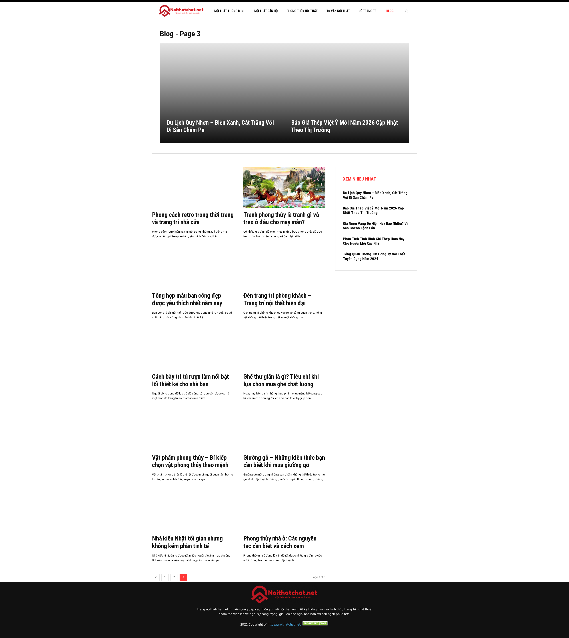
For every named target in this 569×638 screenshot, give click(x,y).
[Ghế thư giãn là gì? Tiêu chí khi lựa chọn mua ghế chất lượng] (284, 349)
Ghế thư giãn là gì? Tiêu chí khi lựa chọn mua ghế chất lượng (281, 380)
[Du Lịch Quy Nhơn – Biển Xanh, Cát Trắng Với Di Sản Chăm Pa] (222, 93)
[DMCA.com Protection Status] (315, 624)
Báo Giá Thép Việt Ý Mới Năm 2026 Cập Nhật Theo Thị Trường (373, 210)
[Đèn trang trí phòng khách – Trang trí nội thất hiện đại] (284, 268)
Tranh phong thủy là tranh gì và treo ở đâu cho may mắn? (281, 218)
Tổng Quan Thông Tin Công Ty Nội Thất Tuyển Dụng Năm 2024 (374, 256)
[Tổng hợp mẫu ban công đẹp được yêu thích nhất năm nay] (193, 268)
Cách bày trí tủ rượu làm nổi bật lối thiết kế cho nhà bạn (190, 380)
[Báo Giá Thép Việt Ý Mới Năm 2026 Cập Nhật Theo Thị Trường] (346, 93)
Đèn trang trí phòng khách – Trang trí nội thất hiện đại (277, 299)
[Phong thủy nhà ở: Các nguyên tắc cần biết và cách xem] (284, 511)
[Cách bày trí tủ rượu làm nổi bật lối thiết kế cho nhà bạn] (193, 349)
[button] (406, 11)
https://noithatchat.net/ (284, 624)
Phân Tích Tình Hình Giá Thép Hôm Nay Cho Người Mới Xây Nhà (374, 241)
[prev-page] (156, 577)
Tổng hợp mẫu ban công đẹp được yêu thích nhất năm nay (187, 299)
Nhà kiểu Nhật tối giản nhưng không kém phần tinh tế (187, 542)
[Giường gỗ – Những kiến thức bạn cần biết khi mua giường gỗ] (284, 430)
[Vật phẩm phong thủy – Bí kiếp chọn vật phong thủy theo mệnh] (193, 430)
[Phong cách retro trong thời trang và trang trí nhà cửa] (193, 187)
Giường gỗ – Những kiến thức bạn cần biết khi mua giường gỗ (284, 461)
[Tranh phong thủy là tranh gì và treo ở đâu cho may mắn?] (284, 187)
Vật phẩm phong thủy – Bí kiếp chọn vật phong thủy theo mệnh (190, 461)
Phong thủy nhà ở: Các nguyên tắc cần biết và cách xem (280, 542)
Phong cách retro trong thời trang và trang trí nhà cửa (193, 218)
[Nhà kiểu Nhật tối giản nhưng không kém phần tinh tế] (193, 511)
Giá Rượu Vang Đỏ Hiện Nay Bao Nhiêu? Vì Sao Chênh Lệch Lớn (375, 225)
